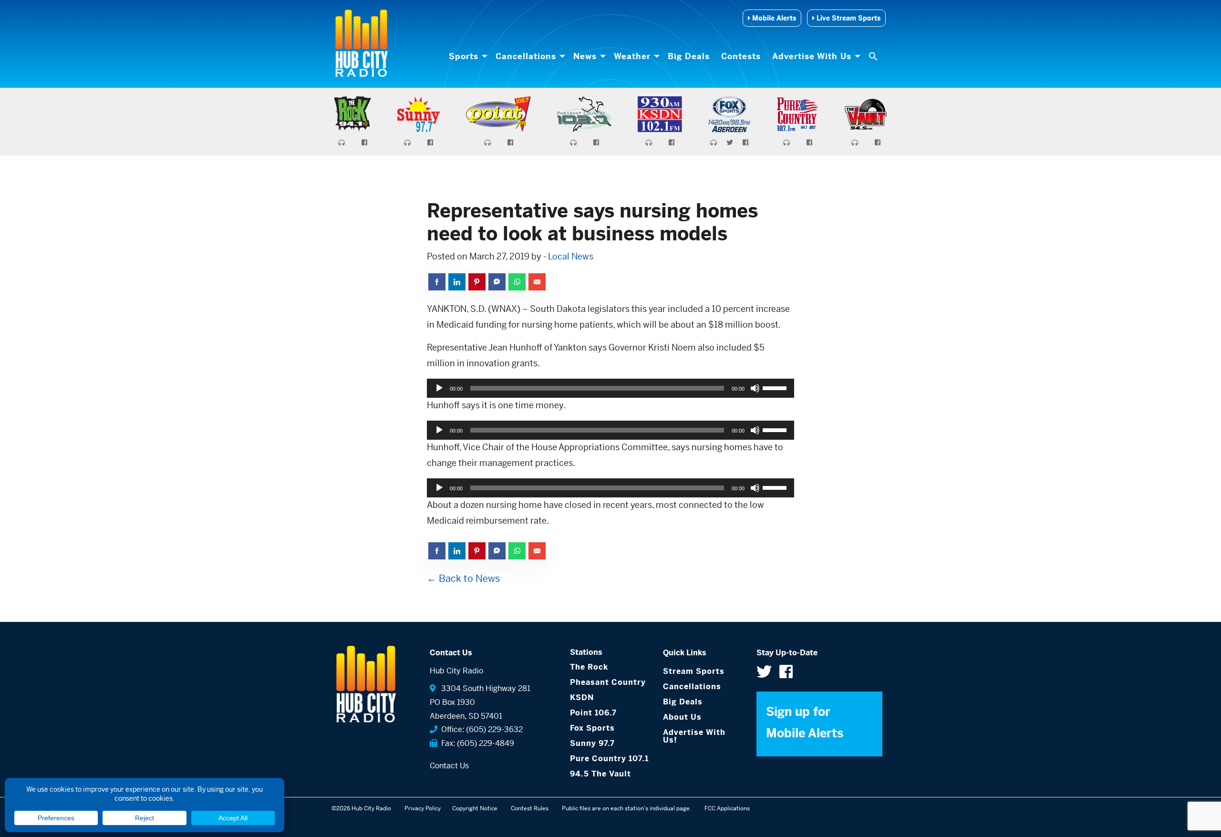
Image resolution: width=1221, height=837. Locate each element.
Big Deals (689, 56)
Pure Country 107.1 (609, 759)
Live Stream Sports (847, 18)
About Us (682, 717)
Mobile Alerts (773, 18)
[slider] (776, 387)
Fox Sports (592, 728)
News (585, 56)
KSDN (582, 697)
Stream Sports (693, 671)
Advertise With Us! (694, 736)
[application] (610, 388)
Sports (463, 56)
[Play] (439, 388)
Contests (741, 56)
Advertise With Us (811, 56)
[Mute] (755, 388)
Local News (570, 256)
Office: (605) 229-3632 (480, 729)
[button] (874, 56)
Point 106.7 (593, 713)
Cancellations (526, 56)
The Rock (589, 667)
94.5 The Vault (600, 774)
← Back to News (463, 579)
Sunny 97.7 (592, 743)
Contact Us (449, 766)
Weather (632, 56)
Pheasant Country (608, 682)
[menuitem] (466, 56)
